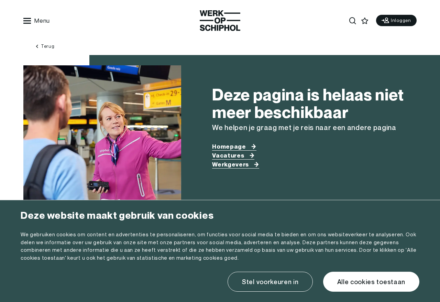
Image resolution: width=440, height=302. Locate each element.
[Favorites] (365, 21)
